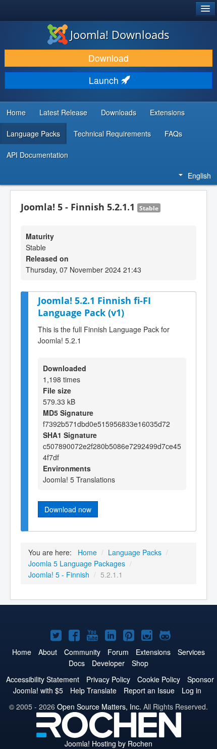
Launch (105, 80)
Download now (67, 509)
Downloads (118, 112)
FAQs (173, 133)
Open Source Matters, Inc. (99, 706)
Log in (191, 690)
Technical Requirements (112, 133)
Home (16, 112)
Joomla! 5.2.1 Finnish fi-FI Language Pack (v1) (94, 306)
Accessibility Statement (42, 679)
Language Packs (33, 133)
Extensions (167, 112)
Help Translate (93, 690)
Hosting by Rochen (108, 743)
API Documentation (37, 155)
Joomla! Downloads (120, 34)
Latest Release (63, 112)
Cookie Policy (158, 679)
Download (108, 58)
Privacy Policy (108, 679)
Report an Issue (149, 690)
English (199, 175)
